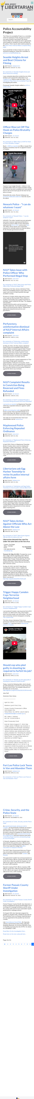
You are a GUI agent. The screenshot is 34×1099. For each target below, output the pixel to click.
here (27, 225)
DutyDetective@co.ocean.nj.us (14, 713)
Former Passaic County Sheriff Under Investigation (15, 888)
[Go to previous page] (7, 944)
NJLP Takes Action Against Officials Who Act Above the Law (17, 524)
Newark (5, 855)
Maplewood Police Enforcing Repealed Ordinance (14, 428)
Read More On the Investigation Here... (14, 931)
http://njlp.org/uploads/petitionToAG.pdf (14, 579)
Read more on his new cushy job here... (14, 934)
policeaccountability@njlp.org (11, 53)
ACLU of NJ (15, 225)
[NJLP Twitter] (18, 16)
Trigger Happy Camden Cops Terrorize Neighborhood (15, 595)
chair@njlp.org (8, 550)
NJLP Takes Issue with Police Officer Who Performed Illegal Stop (15, 273)
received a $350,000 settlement (12, 196)
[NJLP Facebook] (16, 16)
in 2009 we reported (12, 146)
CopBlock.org (7, 79)
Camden (24, 853)
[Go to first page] (4, 944)
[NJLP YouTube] (21, 16)
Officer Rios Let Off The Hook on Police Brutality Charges (16, 130)
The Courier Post (8, 617)
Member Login (17, 14)
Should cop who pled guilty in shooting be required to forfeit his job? (17, 668)
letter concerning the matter (12, 410)
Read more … (12, 315)
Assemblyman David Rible (13, 922)
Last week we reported (9, 404)
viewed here (19, 419)
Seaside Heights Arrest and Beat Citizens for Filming (15, 60)
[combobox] (17, 19)
